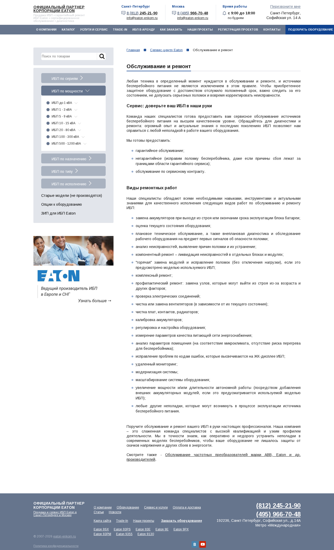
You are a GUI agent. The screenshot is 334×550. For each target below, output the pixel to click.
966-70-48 (192, 13)
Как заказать (171, 29)
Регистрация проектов (238, 29)
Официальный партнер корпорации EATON (59, 9)
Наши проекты (200, 29)
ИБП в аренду (143, 29)
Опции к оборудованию (61, 204)
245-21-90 (142, 13)
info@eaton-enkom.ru (142, 18)
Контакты (271, 29)
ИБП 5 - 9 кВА (62, 116)
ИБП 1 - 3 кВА (62, 109)
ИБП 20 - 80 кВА (63, 130)
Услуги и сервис (94, 29)
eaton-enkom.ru (64, 536)
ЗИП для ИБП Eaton (58, 213)
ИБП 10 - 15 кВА (63, 123)
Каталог (68, 29)
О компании (46, 29)
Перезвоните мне (285, 6)
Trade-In (120, 29)
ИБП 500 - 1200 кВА (66, 143)
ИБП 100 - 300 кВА (65, 137)
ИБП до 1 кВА (62, 103)
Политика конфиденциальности (56, 545)
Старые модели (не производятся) (71, 195)
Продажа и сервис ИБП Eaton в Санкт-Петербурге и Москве (55, 514)
